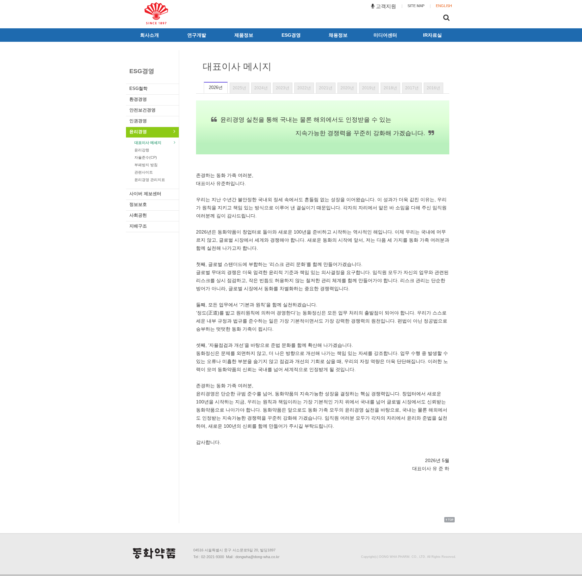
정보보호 (138, 204)
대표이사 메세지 (147, 143)
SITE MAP (416, 6)
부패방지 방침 (146, 165)
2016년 (433, 88)
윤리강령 (141, 150)
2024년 (261, 88)
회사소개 (149, 35)
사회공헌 (138, 215)
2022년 (304, 88)
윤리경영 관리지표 (149, 180)
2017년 (412, 88)
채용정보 (338, 35)
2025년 (239, 88)
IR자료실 (432, 35)
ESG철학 (138, 88)
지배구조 (138, 226)
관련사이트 (143, 172)
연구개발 (196, 35)
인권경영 (138, 120)
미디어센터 (385, 35)
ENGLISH (444, 6)
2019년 (369, 88)
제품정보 (243, 35)
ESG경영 (291, 35)
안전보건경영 (142, 110)
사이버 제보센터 (145, 193)
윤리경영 (138, 131)
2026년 (216, 87)
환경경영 (138, 99)
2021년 (325, 88)
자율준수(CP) (145, 157)
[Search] (446, 18)
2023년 (282, 88)
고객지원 (385, 6)
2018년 (390, 88)
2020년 (347, 88)
